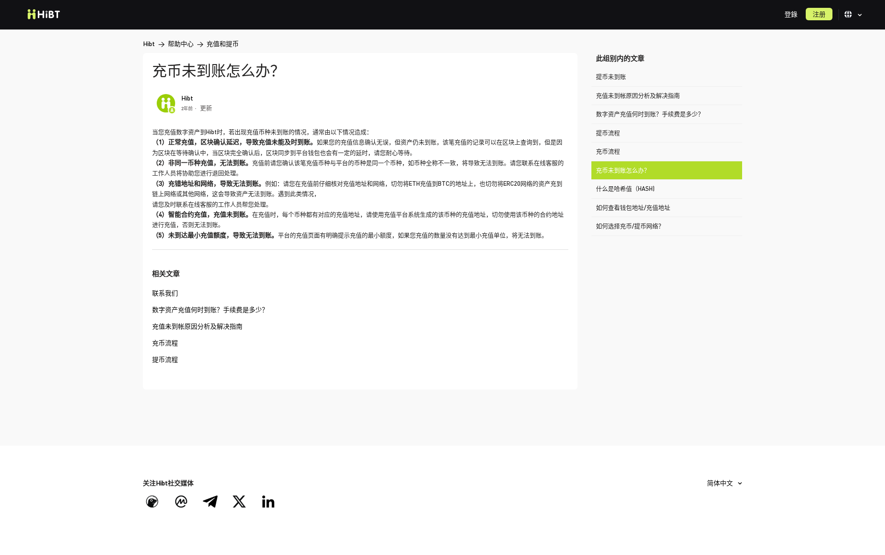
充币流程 (608, 151)
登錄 (791, 14)
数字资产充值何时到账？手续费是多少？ (650, 114)
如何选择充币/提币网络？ (630, 226)
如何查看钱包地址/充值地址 (633, 207)
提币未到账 (611, 76)
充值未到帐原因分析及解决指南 (638, 95)
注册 (819, 14)
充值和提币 (222, 43)
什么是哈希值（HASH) (625, 188)
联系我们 (165, 293)
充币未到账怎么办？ (623, 170)
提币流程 (608, 132)
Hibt (149, 43)
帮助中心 (181, 43)
